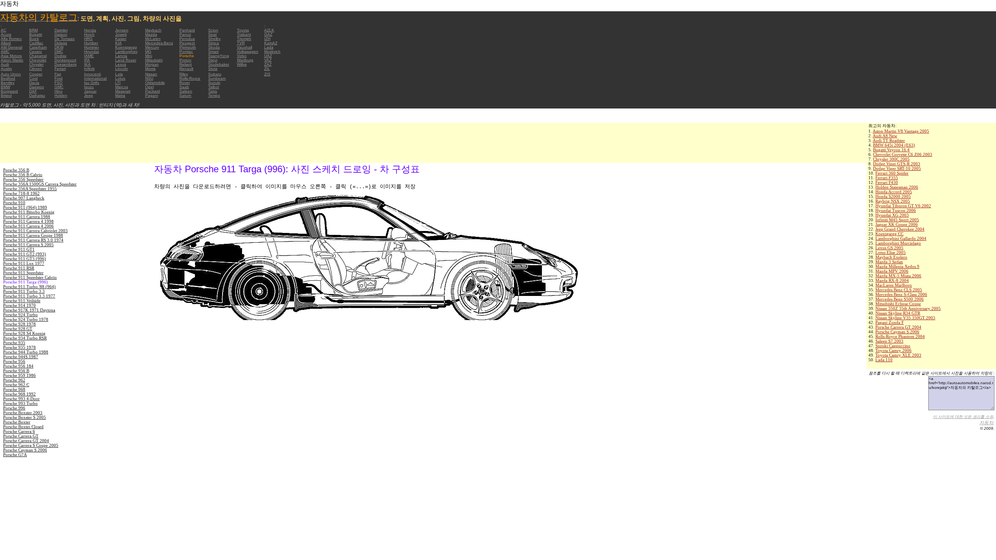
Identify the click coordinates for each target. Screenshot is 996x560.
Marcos (121, 87)
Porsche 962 (14, 380)
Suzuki (214, 82)
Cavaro (35, 51)
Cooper (35, 74)
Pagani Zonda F (889, 322)
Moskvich (272, 51)
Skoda (214, 47)
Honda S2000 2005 (893, 196)
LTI (118, 82)
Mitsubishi (154, 60)
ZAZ (268, 64)
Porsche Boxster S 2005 (24, 417)
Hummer (91, 47)
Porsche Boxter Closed (23, 426)
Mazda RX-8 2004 (892, 280)
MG (148, 51)
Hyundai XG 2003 (892, 215)
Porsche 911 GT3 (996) (24, 258)
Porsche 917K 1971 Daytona (29, 310)
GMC (58, 87)
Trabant (244, 34)
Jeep (88, 95)
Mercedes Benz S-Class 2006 (901, 294)
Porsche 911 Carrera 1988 (26, 216)
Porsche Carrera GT (21, 436)
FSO (58, 82)
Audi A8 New (885, 135)
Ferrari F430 (886, 182)
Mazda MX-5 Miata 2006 (898, 275)
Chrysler (36, 64)
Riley (183, 74)
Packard (152, 91)
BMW (5, 87)
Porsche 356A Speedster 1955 (30, 188)
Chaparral (38, 56)
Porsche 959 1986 (19, 375)
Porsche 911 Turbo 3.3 (24, 291)
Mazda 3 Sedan (889, 261)
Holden (60, 95)
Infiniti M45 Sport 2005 (897, 219)
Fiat (57, 74)
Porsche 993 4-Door (21, 398)
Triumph (244, 39)
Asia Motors (11, 56)
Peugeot (187, 43)
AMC (5, 51)
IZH (267, 39)
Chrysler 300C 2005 (891, 159)
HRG (88, 39)
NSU (149, 78)
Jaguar (90, 91)
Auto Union (11, 74)
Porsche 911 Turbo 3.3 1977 (29, 296)
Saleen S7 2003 (889, 341)
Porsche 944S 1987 (20, 356)
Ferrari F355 (886, 177)
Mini (148, 56)
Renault (186, 68)
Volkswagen (247, 51)
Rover (184, 82)
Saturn (185, 95)
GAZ (268, 34)
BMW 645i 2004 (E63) (894, 145)
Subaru (214, 74)
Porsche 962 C (16, 384)
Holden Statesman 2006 (896, 187)
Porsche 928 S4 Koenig (24, 333)
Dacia (34, 82)
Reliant (185, 64)
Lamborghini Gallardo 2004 (900, 238)
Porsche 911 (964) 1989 (25, 207)
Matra (120, 95)
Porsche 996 (14, 408)
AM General (11, 47)
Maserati (122, 91)
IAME (89, 56)
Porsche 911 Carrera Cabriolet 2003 (35, 230)
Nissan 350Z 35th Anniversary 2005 (908, 308)
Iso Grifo (91, 82)
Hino (58, 91)
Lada (269, 47)
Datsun (60, 34)
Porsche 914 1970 (19, 305)
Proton (185, 60)
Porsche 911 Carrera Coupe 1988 (33, 235)
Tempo (214, 95)
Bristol (6, 95)
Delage (60, 43)
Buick (34, 39)
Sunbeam (217, 78)
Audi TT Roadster (889, 140)
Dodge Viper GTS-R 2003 (896, 163)
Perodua (187, 39)
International (95, 78)
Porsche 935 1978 (19, 347)
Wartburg (245, 60)
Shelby (214, 39)
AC (3, 30)
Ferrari (60, 68)
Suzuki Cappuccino (892, 345)
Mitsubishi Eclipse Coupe (898, 303)
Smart (213, 51)
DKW (58, 47)
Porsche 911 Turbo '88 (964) (29, 286)
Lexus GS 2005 (889, 247)
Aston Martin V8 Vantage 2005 (901, 131)
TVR (241, 43)
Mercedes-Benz (159, 43)
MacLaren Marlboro (893, 285)
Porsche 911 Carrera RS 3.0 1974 (33, 240)
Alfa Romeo (11, 39)
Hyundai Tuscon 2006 (895, 210)
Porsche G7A (15, 454)
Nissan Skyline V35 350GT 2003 (905, 317)
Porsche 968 (14, 389)
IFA (87, 60)
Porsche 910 (14, 202)
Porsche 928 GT (17, 328)
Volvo (242, 56)
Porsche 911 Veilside (21, 300)
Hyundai (91, 51)
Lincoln (121, 68)
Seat (212, 34)
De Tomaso (64, 39)
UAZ (268, 56)
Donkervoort (65, 60)
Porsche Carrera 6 (19, 431)
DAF (33, 91)
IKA (87, 64)
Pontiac (186, 51)
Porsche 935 (14, 342)
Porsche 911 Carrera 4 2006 (28, 226)
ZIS (267, 74)
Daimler (61, 30)
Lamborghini (126, 51)
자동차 (986, 422)
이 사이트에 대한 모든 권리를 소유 (963, 417)
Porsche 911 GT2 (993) (24, 254)
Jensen (121, 30)
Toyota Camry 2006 (893, 350)
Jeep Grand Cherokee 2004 (899, 229)
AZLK (269, 30)
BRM (33, 30)
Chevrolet (37, 60)
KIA (118, 43)
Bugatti (35, 34)
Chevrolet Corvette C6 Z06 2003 (902, 154)
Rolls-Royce (189, 78)
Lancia (121, 56)
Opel (149, 87)
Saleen (185, 91)
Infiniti (89, 68)
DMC (58, 51)
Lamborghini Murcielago (898, 243)
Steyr (212, 60)
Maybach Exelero (891, 257)
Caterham (38, 47)
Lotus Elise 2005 (890, 252)
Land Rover (125, 60)
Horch (89, 34)
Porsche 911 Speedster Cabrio (30, 277)
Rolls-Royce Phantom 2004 (900, 336)
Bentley (7, 82)
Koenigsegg (126, 47)
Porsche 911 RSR (18, 268)
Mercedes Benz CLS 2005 (898, 289)
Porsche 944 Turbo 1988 (25, 352)
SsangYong (218, 56)
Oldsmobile (155, 82)
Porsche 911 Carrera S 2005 (28, 244)
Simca (213, 43)
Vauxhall (244, 47)
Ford (58, 78)
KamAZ (270, 43)
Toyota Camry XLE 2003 (898, 355)
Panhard (187, 30)
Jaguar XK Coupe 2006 (896, 224)
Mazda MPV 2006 (891, 271)
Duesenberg (65, 64)
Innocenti (92, 74)
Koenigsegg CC (889, 233)
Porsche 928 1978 (19, 324)
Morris (150, 68)
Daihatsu (37, 95)
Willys (242, 64)
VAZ (268, 60)
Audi (5, 64)
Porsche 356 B (16, 170)
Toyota (243, 30)
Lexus (120, 64)
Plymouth (187, 47)
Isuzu (89, 87)
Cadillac (36, 43)
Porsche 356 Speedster (23, 179)
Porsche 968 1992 (19, 394)
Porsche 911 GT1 (19, 249)
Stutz (212, 68)
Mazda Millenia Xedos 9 (897, 266)
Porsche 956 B (16, 370)
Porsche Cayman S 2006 (897, 331)
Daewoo (36, 87)
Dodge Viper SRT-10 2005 (897, 168)
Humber (91, 43)
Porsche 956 (14, 361)
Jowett (121, 34)
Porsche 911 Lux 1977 (23, 263)
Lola (119, 74)
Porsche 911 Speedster (23, 272)
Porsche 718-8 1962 (21, 193)
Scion (213, 30)
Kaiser (120, 39)
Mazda (151, 34)
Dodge (60, 56)
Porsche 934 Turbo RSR (25, 338)
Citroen (35, 68)
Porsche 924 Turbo (20, 314)
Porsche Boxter (16, 422)
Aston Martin (12, 60)
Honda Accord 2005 (893, 191)
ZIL (267, 68)
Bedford (8, 78)
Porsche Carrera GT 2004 (898, 327)
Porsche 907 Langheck (23, 198)
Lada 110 (884, 359)
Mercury (152, 47)
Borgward (9, 91)
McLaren (153, 39)
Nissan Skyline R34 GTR (897, 313)
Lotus (120, 78)
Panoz (185, 34)
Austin (6, 68)
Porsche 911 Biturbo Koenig (28, 212)
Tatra (212, 91)
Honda (90, 30)
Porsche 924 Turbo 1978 (25, 319)
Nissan (151, 74)
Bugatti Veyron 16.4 (891, 149)
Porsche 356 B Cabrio (22, 174)
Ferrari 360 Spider (891, 173)
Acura (6, 34)
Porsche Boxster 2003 (22, 412)
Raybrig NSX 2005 (892, 201)
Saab (184, 87)
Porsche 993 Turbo (20, 403)
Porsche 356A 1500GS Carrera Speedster (40, 184)
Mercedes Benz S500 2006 (899, 299)
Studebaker (218, 64)
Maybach (153, 30)
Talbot (213, 87)
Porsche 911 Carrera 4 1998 (28, 221)
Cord (33, 78)
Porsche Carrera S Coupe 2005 (30, 445)
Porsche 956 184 (18, 366)
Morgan (152, 64)
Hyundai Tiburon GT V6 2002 (903, 205)
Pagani (151, 95)
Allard (6, 43)
